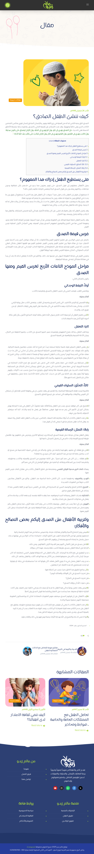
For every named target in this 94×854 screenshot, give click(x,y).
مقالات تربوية (15, 100)
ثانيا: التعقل (81, 160)
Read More (36, 726)
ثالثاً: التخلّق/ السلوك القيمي (75, 164)
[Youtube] (55, 788)
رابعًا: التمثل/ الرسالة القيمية (76, 168)
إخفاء (51, 141)
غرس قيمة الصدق (79, 149)
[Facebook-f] (74, 788)
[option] (25, 703)
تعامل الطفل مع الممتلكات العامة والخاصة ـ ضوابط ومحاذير (69, 720)
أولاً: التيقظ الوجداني (78, 157)
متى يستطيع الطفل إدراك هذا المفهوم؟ (72, 146)
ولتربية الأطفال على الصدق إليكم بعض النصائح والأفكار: (66, 171)
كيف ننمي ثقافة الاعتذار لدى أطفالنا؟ (28, 717)
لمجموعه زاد (31, 847)
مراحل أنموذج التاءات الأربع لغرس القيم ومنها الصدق (67, 153)
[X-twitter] (81, 788)
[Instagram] (62, 788)
